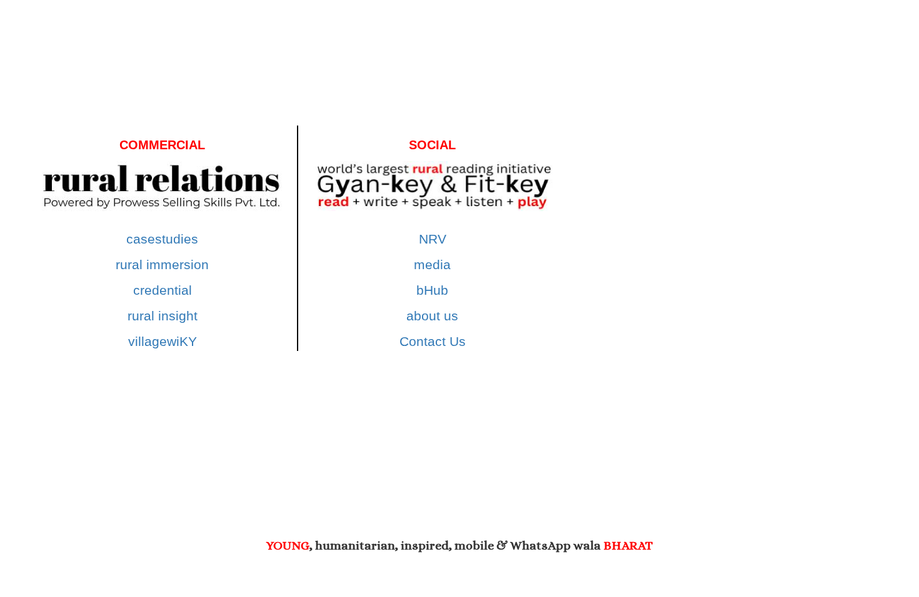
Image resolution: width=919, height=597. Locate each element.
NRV (432, 239)
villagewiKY (162, 341)
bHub (432, 290)
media (432, 264)
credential (162, 290)
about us (432, 315)
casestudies (162, 239)
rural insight (163, 315)
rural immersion (162, 264)
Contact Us (432, 341)
